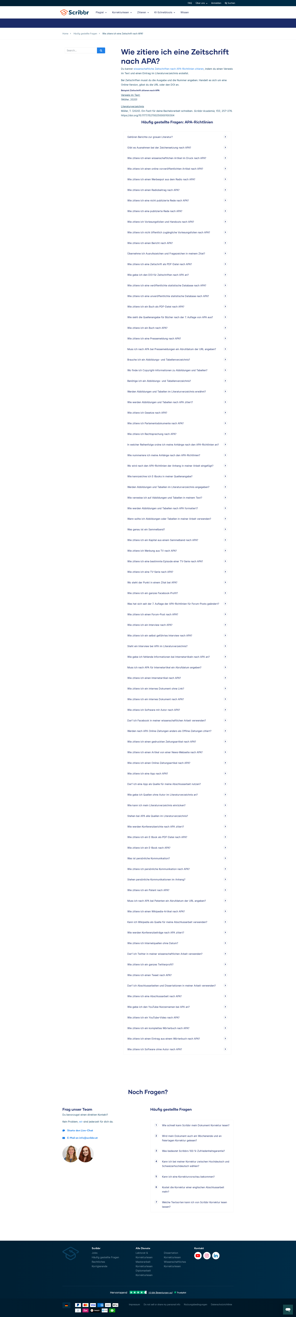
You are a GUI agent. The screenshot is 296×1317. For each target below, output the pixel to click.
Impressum (134, 1304)
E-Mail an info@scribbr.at (82, 1137)
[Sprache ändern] (66, 1305)
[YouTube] (198, 1255)
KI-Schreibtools (163, 12)
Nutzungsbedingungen (195, 1304)
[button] (288, 1310)
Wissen (185, 12)
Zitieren (142, 12)
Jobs (94, 1252)
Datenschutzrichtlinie (221, 1304)
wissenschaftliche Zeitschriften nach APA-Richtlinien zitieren (169, 68)
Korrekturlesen (121, 12)
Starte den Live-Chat (80, 1130)
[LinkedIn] (216, 1255)
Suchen (231, 3)
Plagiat (100, 12)
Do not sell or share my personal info (162, 1304)
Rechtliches (98, 1261)
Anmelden (216, 3)
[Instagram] (207, 1255)
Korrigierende (99, 1266)
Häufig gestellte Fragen (105, 1257)
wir (81, 1121)
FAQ (190, 3)
